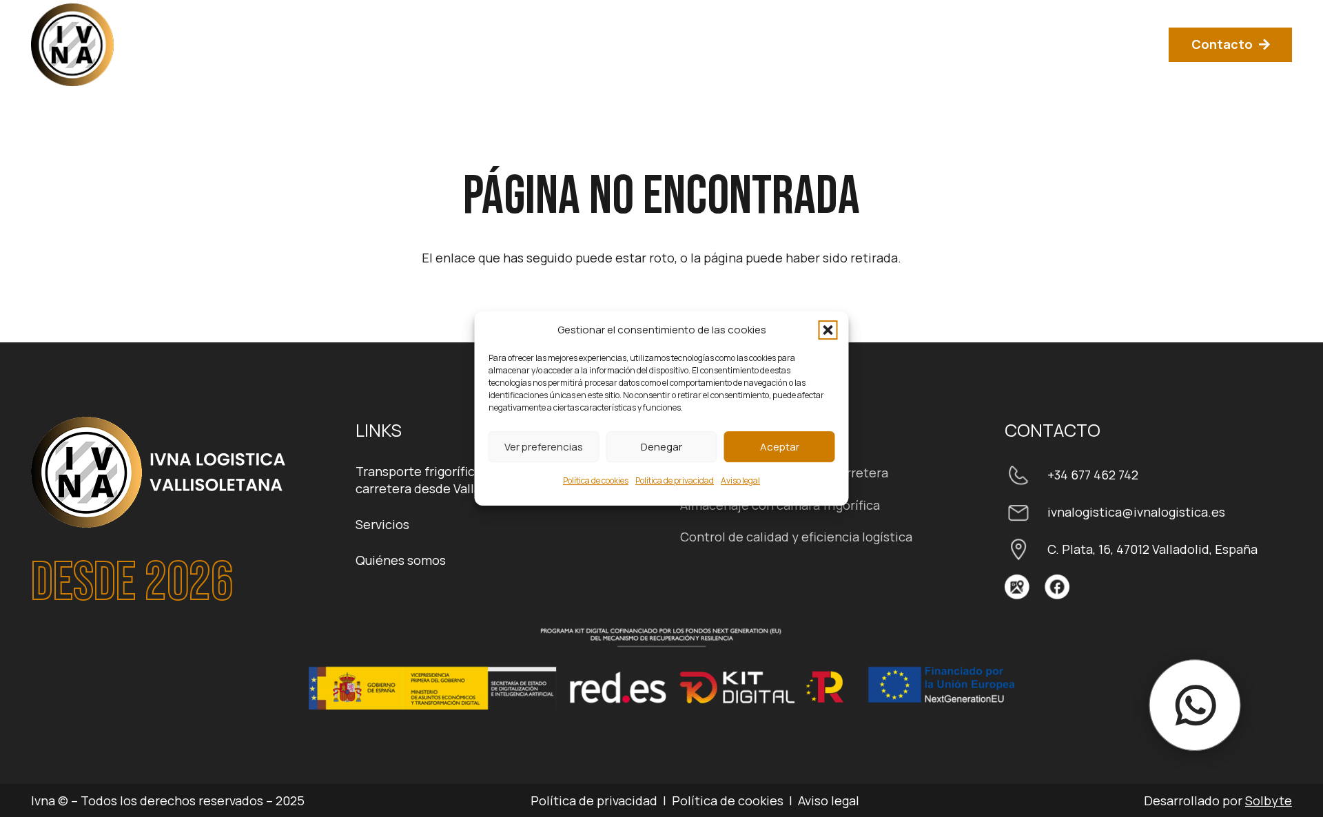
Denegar (661, 446)
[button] (828, 330)
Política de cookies (595, 480)
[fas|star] (1017, 587)
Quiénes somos (401, 560)
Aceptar (779, 446)
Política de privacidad (674, 480)
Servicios (382, 524)
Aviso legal (740, 480)
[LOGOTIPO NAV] (72, 44)
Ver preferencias (543, 446)
